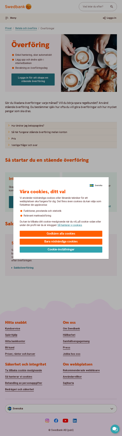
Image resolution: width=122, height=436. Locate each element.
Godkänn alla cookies (61, 234)
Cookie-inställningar (61, 249)
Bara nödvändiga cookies (61, 242)
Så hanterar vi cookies (70, 225)
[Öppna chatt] (115, 429)
